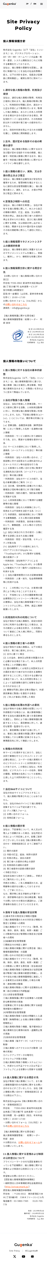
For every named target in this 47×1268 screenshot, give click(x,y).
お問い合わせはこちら (16, 304)
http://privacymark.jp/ (17, 1186)
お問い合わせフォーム (29, 1142)
